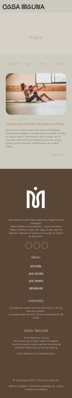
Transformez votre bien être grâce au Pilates (35, 124)
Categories (14, 63)
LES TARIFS (36, 281)
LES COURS (36, 273)
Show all (59, 63)
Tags (27, 63)
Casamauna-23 (17, 119)
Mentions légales (18, 386)
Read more (58, 154)
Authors (41, 63)
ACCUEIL (36, 266)
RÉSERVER (36, 288)
